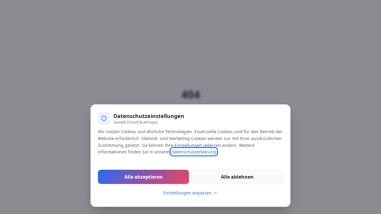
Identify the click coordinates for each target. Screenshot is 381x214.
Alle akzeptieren (143, 177)
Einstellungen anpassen (187, 193)
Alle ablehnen (237, 177)
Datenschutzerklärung (193, 152)
